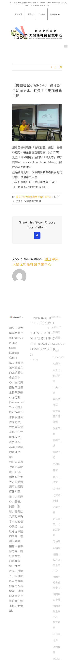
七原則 (56, 363)
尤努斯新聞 (56, 498)
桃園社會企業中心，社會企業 (56, 616)
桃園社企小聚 (56, 597)
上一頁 (58, 67)
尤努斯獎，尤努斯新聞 (56, 527)
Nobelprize (58, 357)
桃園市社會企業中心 (56, 582)
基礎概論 (56, 443)
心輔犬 (56, 548)
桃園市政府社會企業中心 (56, 562)
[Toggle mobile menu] (66, 47)
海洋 (55, 640)
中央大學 (56, 390)
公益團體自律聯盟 (56, 416)
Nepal (56, 350)
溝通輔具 (56, 650)
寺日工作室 (56, 479)
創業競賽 (56, 431)
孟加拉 (56, 464)
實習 (55, 470)
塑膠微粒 (56, 455)
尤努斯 (56, 488)
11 (35, 338)
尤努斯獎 (56, 510)
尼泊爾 (56, 541)
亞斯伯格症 (56, 402)
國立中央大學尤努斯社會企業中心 (34, 197)
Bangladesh (59, 344)
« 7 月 (34, 359)
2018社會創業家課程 (57, 332)
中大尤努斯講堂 (56, 375)
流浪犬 (56, 634)
